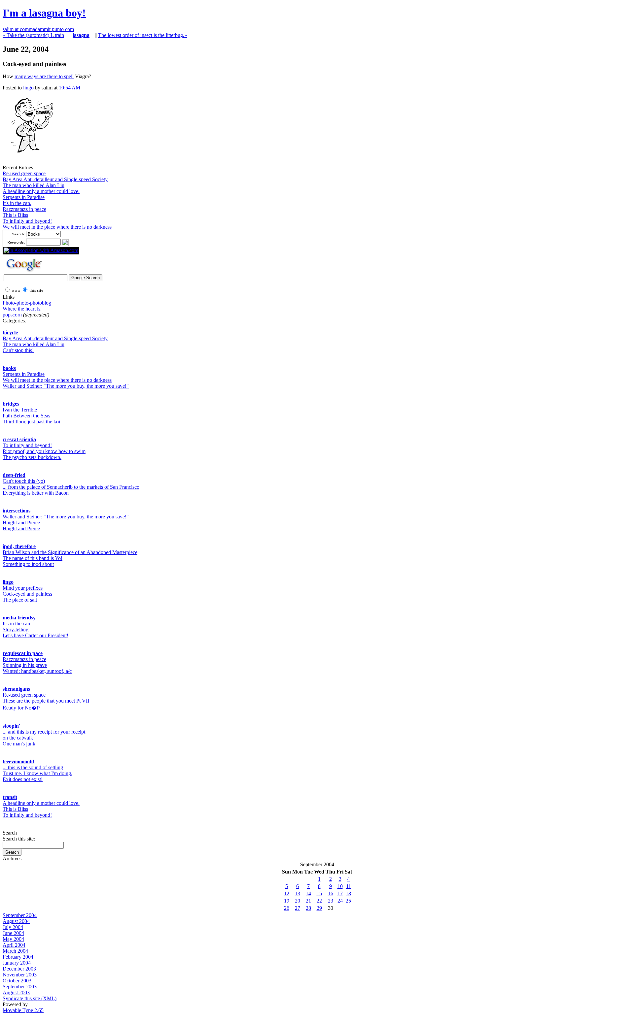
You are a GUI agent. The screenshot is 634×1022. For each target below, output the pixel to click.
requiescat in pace (23, 653)
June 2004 (13, 933)
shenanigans (16, 689)
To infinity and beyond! (27, 221)
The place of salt (20, 600)
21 (308, 901)
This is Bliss (15, 215)
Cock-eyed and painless (27, 594)
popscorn (12, 314)
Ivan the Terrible (20, 409)
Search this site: (19, 838)
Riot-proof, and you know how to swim (44, 451)
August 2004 (16, 921)
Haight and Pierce (21, 522)
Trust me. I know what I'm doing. (37, 773)
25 (348, 901)
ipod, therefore (19, 546)
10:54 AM (69, 87)
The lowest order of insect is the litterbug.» (142, 35)
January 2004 (17, 963)
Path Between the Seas (26, 415)
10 (340, 886)
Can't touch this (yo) (24, 481)
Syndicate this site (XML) (29, 998)
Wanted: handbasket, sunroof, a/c (37, 671)
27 (297, 908)
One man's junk (19, 743)
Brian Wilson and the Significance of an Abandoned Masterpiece (70, 552)
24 (340, 901)
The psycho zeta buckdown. (32, 457)
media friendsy (19, 617)
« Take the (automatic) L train (33, 35)
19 (286, 901)
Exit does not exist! (23, 779)
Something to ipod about (28, 564)
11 (348, 886)
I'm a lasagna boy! (44, 13)
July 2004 (13, 927)
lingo (28, 87)
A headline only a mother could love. (41, 191)
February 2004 (18, 957)
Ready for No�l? (21, 707)
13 (297, 893)
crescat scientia (19, 439)
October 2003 (17, 980)
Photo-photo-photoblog (27, 303)
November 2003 (20, 974)
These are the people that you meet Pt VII (46, 701)
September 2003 (20, 986)
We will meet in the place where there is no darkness (57, 227)
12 (286, 893)
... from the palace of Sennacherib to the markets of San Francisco (71, 487)
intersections (16, 510)
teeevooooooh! (18, 761)
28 (308, 908)
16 (330, 893)
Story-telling (15, 629)
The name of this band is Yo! (32, 558)
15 (319, 893)
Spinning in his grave (25, 665)
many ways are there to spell (44, 76)
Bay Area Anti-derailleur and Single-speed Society (55, 179)
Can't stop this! (18, 350)
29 (319, 908)
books (9, 368)
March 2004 (15, 951)
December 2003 (19, 969)
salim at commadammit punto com (38, 29)
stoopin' (11, 726)
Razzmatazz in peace (24, 209)
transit (10, 797)
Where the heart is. (22, 309)
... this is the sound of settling (33, 767)
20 (297, 901)
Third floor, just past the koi (31, 421)
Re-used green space (24, 173)
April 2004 (14, 945)
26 (286, 908)
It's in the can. (17, 203)
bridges (11, 404)
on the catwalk (18, 738)
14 (308, 893)
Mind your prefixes (23, 588)
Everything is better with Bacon (36, 493)
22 (319, 901)
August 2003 (16, 992)
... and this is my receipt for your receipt (44, 732)
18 (348, 893)
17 (340, 893)
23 (330, 901)
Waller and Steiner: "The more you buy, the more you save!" (66, 386)
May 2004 (13, 939)
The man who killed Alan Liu (33, 185)
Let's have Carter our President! (35, 635)
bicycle (10, 332)
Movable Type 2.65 (23, 1010)
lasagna (81, 35)
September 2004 (20, 915)
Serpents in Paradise (24, 197)
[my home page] (29, 163)
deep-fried (14, 475)
